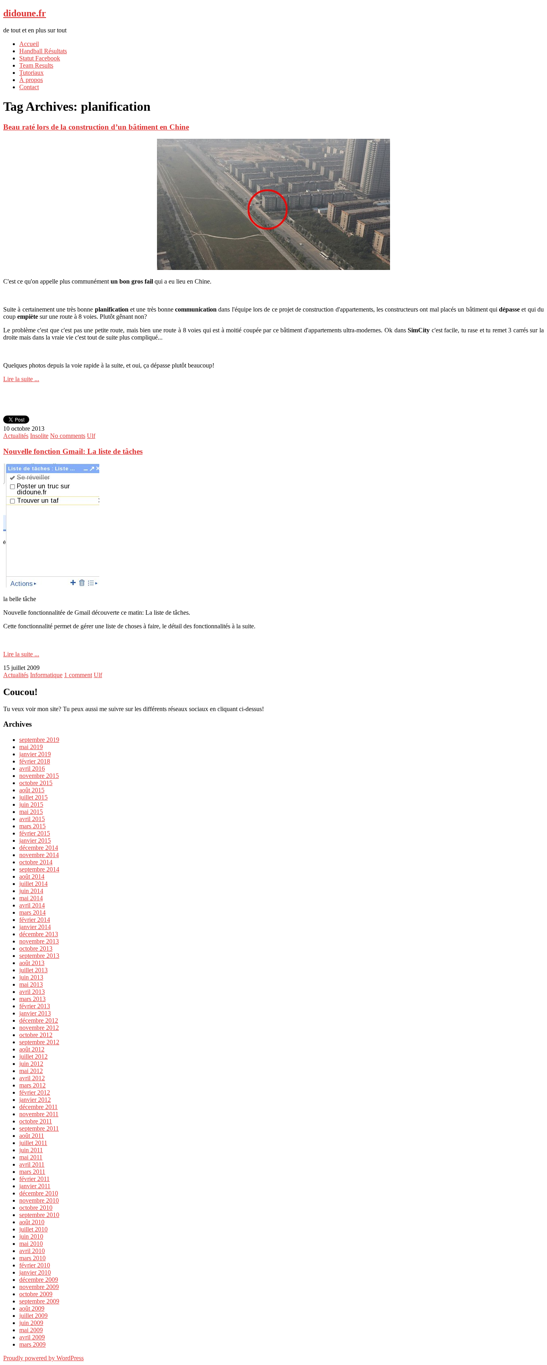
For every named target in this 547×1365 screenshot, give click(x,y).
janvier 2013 (35, 1013)
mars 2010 (32, 1258)
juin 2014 (31, 890)
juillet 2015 (33, 797)
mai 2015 (31, 811)
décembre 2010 (38, 1193)
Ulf (91, 435)
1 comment (78, 675)
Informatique (46, 675)
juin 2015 (31, 804)
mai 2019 (31, 746)
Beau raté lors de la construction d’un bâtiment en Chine (96, 127)
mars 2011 (32, 1171)
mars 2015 (32, 826)
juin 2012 (31, 1063)
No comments (67, 435)
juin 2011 (31, 1150)
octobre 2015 (35, 782)
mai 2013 (31, 984)
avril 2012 (32, 1078)
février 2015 (34, 833)
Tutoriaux (31, 72)
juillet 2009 (33, 1315)
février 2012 (34, 1092)
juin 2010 (31, 1236)
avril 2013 (32, 991)
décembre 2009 (38, 1279)
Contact (29, 87)
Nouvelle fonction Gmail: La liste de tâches (73, 451)
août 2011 (31, 1135)
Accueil (29, 43)
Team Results (36, 65)
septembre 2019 (39, 739)
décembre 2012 (38, 1020)
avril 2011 (31, 1164)
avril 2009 (32, 1337)
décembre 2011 (38, 1106)
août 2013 (31, 962)
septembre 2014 (39, 869)
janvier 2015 (35, 840)
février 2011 (34, 1178)
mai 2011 (30, 1157)
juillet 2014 (33, 883)
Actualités (15, 435)
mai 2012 (31, 1070)
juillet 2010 (33, 1229)
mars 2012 (32, 1085)
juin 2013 (31, 977)
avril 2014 (32, 905)
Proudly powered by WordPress (43, 1358)
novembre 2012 (39, 1027)
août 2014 (31, 876)
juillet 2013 (33, 970)
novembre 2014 (39, 854)
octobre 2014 (35, 862)
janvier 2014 (35, 926)
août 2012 (31, 1049)
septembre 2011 (39, 1128)
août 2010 (31, 1222)
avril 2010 (32, 1250)
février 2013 (34, 1006)
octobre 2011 (35, 1121)
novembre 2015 (39, 775)
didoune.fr (24, 13)
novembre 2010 (39, 1200)
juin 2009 (31, 1322)
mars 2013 (32, 998)
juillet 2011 (33, 1142)
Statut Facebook (39, 58)
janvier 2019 (35, 754)
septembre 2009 (39, 1301)
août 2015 (31, 790)
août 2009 (31, 1308)
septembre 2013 (39, 955)
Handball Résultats (43, 51)
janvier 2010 (35, 1272)
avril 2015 (32, 818)
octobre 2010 (35, 1207)
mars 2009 (32, 1344)
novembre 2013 (39, 941)
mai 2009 (31, 1330)
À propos (31, 79)
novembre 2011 (38, 1114)
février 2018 (34, 761)
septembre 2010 (39, 1214)
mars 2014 (32, 912)
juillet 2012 (33, 1056)
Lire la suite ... (21, 379)
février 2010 (34, 1265)
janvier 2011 (34, 1186)
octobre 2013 (35, 948)
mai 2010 (31, 1243)
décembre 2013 (38, 934)
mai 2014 (31, 898)
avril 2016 (32, 768)
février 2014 (34, 919)
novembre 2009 (39, 1286)
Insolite (39, 435)
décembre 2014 (38, 847)
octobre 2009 (35, 1294)
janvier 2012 (35, 1099)
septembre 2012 (39, 1042)
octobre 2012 (35, 1034)
